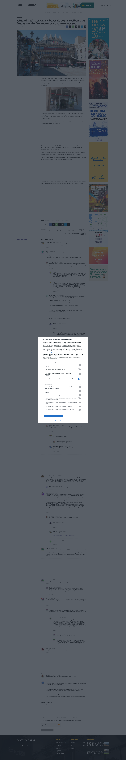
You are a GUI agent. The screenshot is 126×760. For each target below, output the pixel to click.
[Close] (85, 339)
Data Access (63, 420)
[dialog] (63, 380)
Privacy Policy (70, 420)
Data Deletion (55, 420)
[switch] (79, 365)
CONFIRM (53, 416)
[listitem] (63, 362)
